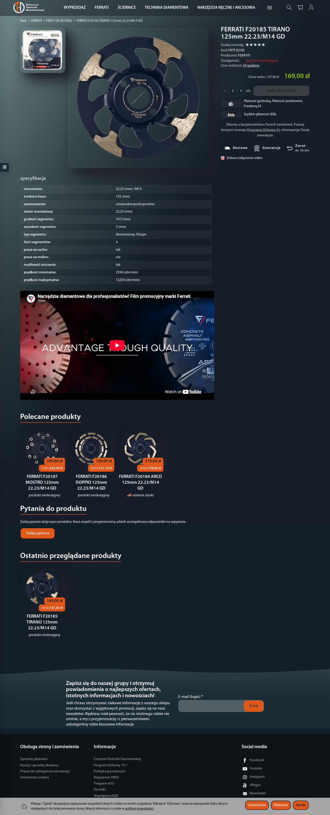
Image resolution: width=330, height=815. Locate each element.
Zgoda (301, 805)
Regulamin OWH (106, 777)
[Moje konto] (311, 7)
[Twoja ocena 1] (247, 45)
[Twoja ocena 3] (255, 45)
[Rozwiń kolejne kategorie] (269, 7)
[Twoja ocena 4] (259, 45)
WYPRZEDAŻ (75, 8)
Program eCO (104, 783)
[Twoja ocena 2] (251, 45)
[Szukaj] (289, 7)
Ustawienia (257, 805)
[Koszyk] (300, 7)
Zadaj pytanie (37, 533)
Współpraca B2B (106, 796)
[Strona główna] (29, 7)
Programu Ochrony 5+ (264, 130)
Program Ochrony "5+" (111, 765)
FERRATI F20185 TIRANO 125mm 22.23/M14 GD (42, 622)
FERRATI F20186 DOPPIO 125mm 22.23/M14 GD (91, 483)
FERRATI (102, 8)
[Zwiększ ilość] (225, 90)
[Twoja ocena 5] (263, 45)
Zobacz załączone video (244, 158)
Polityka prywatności (109, 771)
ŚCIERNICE (127, 8)
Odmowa (281, 805)
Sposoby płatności (34, 759)
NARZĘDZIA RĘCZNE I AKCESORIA (226, 8)
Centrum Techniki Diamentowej (117, 759)
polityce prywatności (139, 809)
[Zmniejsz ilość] (241, 90)
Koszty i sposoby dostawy (39, 765)
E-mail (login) (189, 697)
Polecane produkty (50, 417)
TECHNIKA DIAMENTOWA (166, 8)
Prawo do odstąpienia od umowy (45, 771)
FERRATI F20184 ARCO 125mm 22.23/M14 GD (140, 483)
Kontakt (100, 789)
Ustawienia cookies (34, 777)
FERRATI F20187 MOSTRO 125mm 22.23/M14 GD (42, 483)
